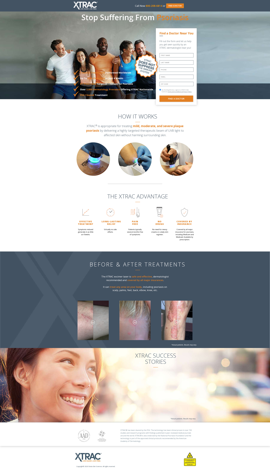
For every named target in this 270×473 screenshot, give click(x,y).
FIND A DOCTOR (175, 6)
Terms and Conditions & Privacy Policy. (180, 92)
